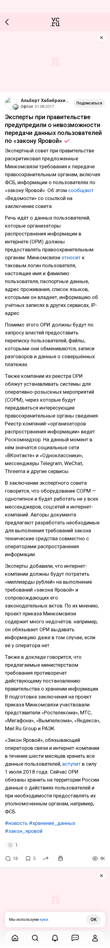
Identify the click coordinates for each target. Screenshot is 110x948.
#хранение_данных (52, 823)
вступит (71, 764)
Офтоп (27, 106)
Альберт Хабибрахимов (44, 100)
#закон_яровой (23, 831)
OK (93, 919)
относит (71, 257)
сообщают (81, 190)
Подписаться (89, 103)
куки (44, 919)
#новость (16, 823)
